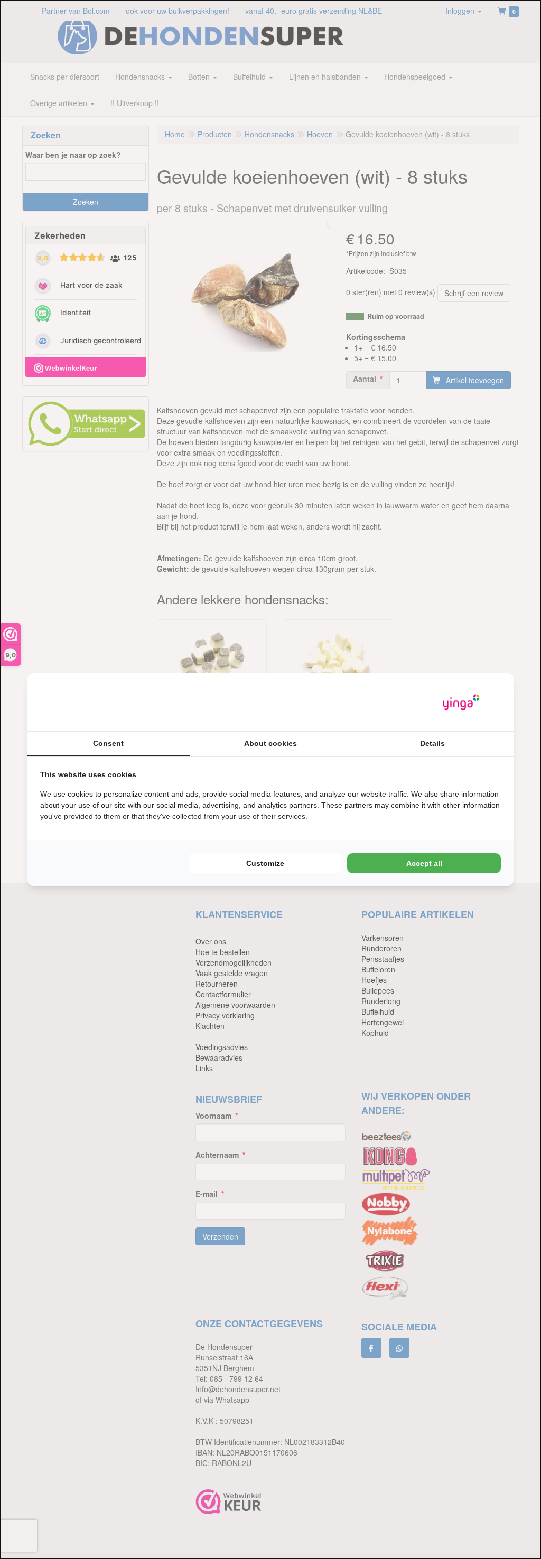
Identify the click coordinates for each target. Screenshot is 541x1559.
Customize (265, 863)
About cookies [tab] (270, 743)
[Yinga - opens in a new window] (461, 702)
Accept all (424, 863)
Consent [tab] (108, 743)
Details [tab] (432, 743)
